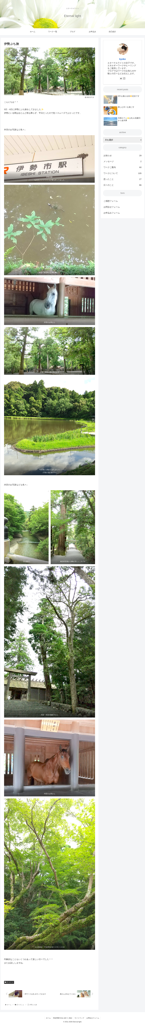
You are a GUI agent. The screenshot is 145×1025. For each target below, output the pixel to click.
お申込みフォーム (112, 213)
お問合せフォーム (112, 207)
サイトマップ (79, 1018)
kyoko (122, 59)
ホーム (48, 1018)
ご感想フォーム (111, 201)
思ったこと (123, 179)
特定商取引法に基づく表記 (62, 1018)
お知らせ (123, 155)
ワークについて (123, 173)
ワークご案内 (123, 167)
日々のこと (10, 982)
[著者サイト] (121, 78)
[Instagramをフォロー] (124, 78)
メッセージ (123, 161)
